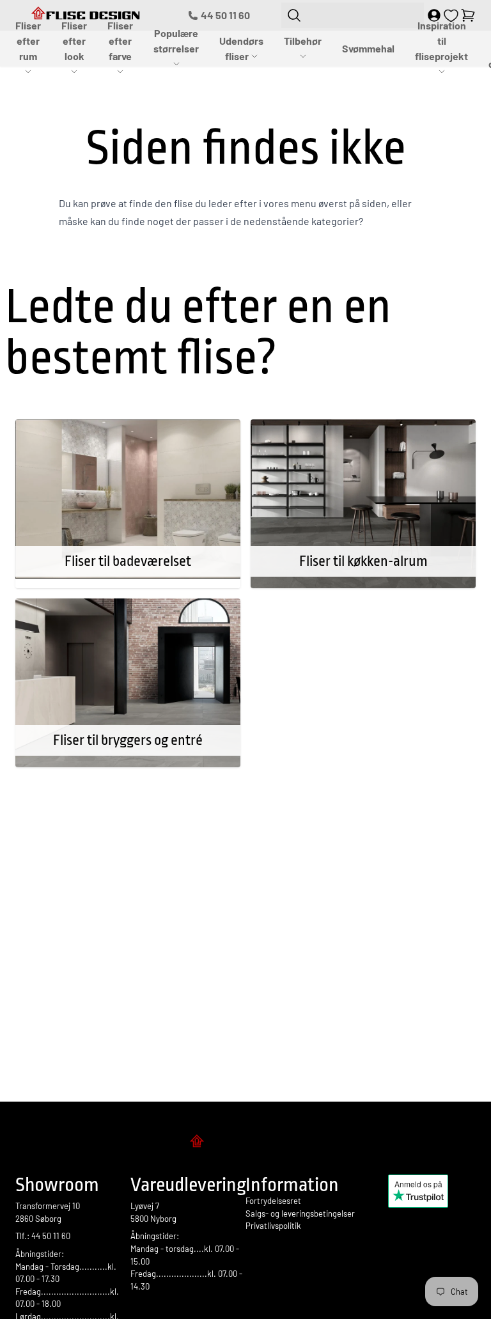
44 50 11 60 (225, 15)
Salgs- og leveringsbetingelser (300, 1213)
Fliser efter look (74, 40)
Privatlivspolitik (273, 1226)
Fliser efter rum (28, 40)
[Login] (434, 15)
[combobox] (352, 15)
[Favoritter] (451, 15)
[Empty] (468, 15)
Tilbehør (303, 41)
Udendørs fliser (241, 48)
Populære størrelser (176, 40)
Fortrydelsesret (273, 1201)
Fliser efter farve (120, 40)
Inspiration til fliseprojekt (441, 40)
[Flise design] (245, 1143)
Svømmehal (368, 48)
